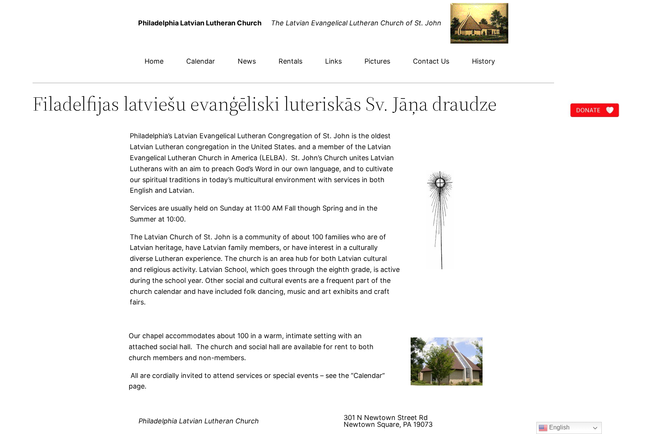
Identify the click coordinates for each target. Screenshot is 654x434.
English (559, 427)
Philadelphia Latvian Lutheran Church (199, 421)
